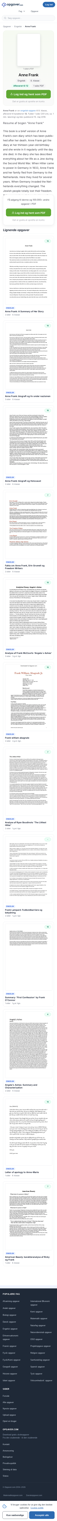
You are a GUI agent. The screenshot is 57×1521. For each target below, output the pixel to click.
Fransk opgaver (9, 1346)
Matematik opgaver (38, 1318)
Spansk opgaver (37, 1367)
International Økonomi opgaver (40, 1303)
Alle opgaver (8, 1402)
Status (6, 1476)
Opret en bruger (9, 1421)
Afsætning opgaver (11, 1301)
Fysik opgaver (9, 1353)
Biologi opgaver (9, 1315)
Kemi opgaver (36, 1312)
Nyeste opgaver (10, 1408)
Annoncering (8, 1451)
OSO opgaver (36, 1339)
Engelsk (18, 26)
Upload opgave (9, 1415)
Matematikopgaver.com (12, 1495)
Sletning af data (10, 1469)
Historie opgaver (10, 1374)
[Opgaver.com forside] (12, 4)
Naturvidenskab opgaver (41, 1332)
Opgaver (34, 11)
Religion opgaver (37, 1353)
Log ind (49, 4)
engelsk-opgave (28, 110)
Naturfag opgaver (37, 1325)
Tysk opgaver (36, 1374)
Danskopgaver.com (34, 1495)
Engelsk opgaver (10, 1329)
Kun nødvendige (15, 1515)
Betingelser (8, 1457)
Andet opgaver (9, 1308)
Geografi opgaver (10, 1367)
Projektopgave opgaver (40, 1346)
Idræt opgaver (9, 1380)
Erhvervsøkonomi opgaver (10, 1337)
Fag (20, 11)
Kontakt (6, 1444)
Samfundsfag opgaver (40, 1360)
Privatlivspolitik (9, 1463)
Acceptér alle (42, 1515)
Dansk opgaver (9, 1322)
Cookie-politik (37, 1508)
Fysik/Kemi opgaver (11, 1360)
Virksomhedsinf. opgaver (41, 1380)
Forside (6, 1396)
